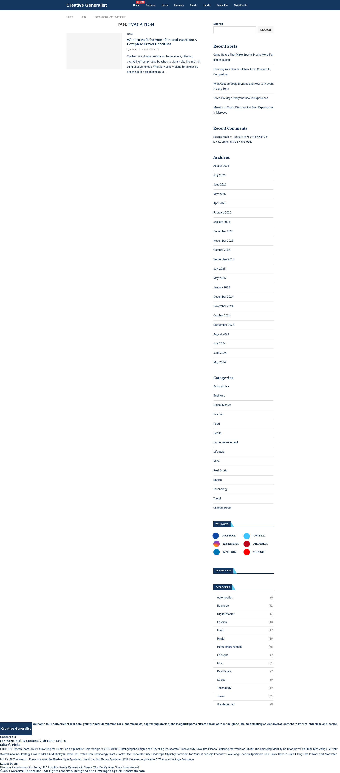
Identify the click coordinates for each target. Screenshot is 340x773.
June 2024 (219, 353)
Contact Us (8, 737)
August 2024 (221, 334)
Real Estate (220, 470)
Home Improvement (225, 442)
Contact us (222, 5)
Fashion (218, 414)
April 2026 (219, 203)
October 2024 (221, 315)
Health (206, 5)
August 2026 (221, 165)
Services (150, 5)
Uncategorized (222, 508)
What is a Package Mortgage (176, 759)
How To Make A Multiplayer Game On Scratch (59, 754)
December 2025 (223, 231)
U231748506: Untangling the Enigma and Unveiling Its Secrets (140, 749)
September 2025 (223, 259)
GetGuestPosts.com (130, 771)
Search (218, 24)
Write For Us (240, 5)
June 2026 (219, 184)
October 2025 (221, 250)
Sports (193, 5)
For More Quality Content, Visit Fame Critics (33, 741)
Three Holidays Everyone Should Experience (240, 98)
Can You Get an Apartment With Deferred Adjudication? (124, 759)
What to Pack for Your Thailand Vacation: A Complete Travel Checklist (162, 42)
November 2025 (223, 240)
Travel (217, 498)
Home (136, 3)
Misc (216, 461)
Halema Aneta (221, 136)
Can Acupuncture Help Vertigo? (82, 749)
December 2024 (223, 296)
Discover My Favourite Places (198, 749)
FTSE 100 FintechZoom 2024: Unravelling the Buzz (31, 749)
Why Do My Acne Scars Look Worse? (116, 767)
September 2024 (223, 325)
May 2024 (219, 362)
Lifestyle (219, 451)
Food (216, 423)
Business (179, 5)
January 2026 (221, 222)
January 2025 (221, 287)
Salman (133, 49)
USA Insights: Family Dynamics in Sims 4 (67, 767)
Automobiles (221, 386)
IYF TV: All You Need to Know (18, 759)
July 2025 (219, 268)
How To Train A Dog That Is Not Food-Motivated (307, 754)
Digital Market (222, 405)
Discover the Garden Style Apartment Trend (63, 759)
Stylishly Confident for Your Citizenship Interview (195, 754)
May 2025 (219, 278)
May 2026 (219, 194)
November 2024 (223, 306)
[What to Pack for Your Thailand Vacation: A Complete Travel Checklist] (94, 51)
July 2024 (219, 343)
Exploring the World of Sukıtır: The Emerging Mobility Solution (255, 749)
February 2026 (222, 212)
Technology (220, 489)
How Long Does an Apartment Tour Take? (251, 754)
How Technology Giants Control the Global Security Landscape (126, 754)
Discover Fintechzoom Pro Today (20, 767)
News (165, 5)
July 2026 (219, 175)
